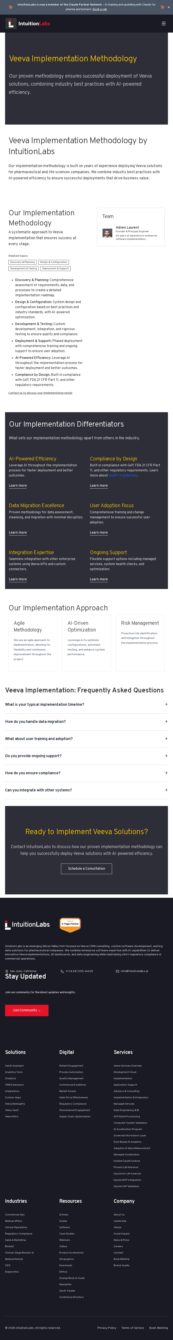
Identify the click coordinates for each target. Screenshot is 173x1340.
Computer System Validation (130, 1123)
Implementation (123, 1078)
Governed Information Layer (130, 1135)
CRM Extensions (14, 1085)
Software (64, 1227)
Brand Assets (121, 1265)
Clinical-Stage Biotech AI (19, 1253)
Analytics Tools (14, 1072)
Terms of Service (132, 1328)
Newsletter (65, 1284)
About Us (119, 1214)
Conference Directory (71, 1297)
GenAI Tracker (67, 1291)
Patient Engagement (71, 1066)
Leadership (120, 1221)
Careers (118, 1246)
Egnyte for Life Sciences (127, 1173)
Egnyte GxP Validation (126, 1186)
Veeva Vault (12, 1110)
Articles (63, 1214)
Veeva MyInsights (15, 1104)
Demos (63, 1272)
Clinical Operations (16, 1227)
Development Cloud (125, 1072)
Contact (118, 1253)
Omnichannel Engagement (74, 1110)
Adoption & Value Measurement (132, 1148)
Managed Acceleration (126, 1154)
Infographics (66, 1259)
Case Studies (66, 1234)
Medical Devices (14, 1259)
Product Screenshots (71, 1253)
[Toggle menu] (163, 23)
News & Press (121, 1240)
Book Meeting (121, 1259)
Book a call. (100, 9)
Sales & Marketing (15, 1240)
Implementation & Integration (131, 1097)
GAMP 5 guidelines (123, 476)
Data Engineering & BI (126, 1110)
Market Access (67, 1091)
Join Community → (27, 1010)
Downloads (65, 1265)
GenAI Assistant (14, 1066)
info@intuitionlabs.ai (134, 971)
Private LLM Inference (126, 1167)
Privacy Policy (106, 1328)
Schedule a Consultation (86, 869)
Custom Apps (13, 1097)
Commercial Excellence (72, 1085)
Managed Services (124, 1104)
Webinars (64, 1240)
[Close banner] (168, 7)
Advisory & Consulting (126, 1091)
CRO (7, 1265)
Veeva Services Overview (128, 1066)
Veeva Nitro (11, 1116)
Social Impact (122, 1234)
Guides (63, 1221)
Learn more (18, 486)
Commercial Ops (14, 1214)
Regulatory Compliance (72, 1104)
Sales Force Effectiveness (73, 1097)
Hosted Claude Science (127, 1161)
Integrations (12, 1091)
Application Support (125, 1085)
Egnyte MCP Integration (127, 1180)
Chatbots (10, 1078)
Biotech (9, 1246)
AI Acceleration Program (128, 1129)
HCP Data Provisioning (127, 1116)
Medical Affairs (13, 1221)
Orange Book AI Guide (72, 1278)
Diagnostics (12, 1272)
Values (117, 1227)
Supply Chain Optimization (75, 1116)
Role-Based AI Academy (127, 1142)
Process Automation (71, 1072)
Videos (63, 1246)
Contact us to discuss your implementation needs (40, 393)
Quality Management (71, 1078)
